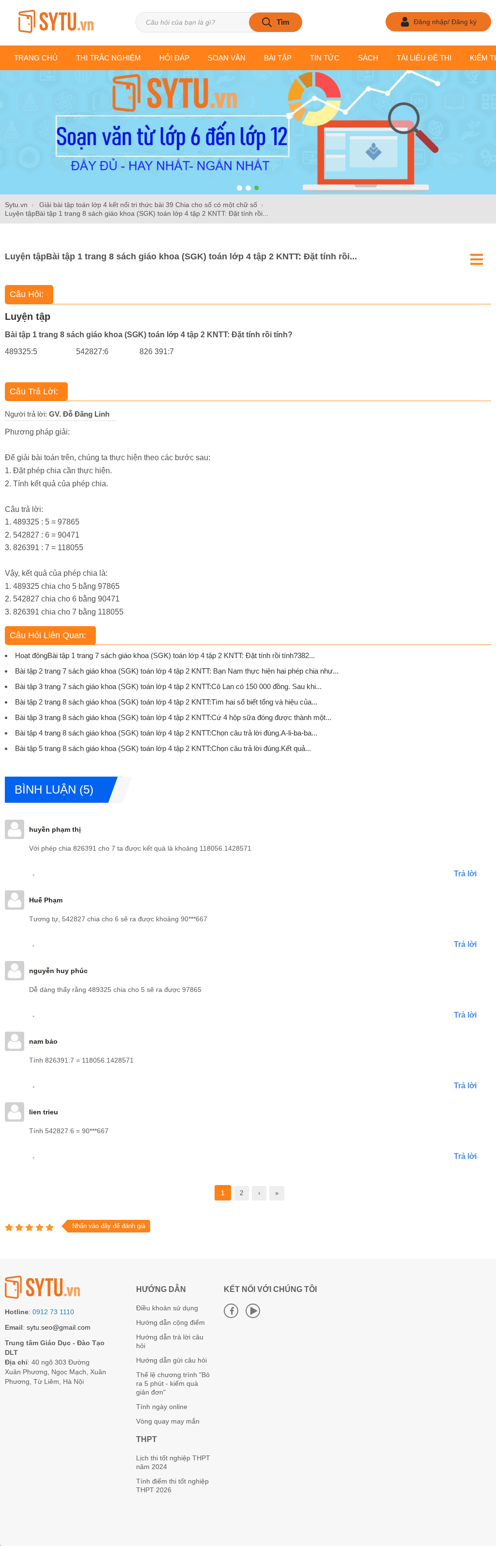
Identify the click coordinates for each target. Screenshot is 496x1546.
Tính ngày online (161, 1407)
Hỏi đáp (174, 58)
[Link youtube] (253, 1311)
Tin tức (325, 58)
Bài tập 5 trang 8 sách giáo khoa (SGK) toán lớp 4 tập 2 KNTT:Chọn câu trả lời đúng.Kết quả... (163, 748)
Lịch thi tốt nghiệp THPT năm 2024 (173, 1462)
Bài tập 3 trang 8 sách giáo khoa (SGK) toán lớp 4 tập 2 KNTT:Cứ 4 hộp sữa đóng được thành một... (173, 717)
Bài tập (278, 58)
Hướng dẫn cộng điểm (170, 1322)
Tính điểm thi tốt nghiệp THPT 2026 (172, 1485)
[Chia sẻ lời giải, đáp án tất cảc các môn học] (56, 22)
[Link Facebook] (231, 1311)
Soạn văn (227, 58)
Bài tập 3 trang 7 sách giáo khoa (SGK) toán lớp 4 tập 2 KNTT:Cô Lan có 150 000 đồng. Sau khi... (168, 686)
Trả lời (465, 874)
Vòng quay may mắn (168, 1421)
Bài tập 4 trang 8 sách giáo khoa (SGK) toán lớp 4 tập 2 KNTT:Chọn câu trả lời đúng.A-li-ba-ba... (166, 733)
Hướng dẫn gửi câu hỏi (171, 1360)
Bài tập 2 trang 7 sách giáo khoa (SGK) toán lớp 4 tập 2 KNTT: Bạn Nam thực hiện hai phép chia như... (177, 671)
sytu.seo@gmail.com (59, 1327)
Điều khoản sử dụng (167, 1308)
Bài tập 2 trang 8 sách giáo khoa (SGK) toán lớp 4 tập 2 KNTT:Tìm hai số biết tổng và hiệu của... (166, 702)
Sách (368, 58)
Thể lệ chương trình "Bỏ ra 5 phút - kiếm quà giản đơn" (173, 1383)
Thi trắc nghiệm (108, 58)
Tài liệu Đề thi (424, 58)
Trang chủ (36, 58)
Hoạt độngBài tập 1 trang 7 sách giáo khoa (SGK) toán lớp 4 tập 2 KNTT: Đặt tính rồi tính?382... (165, 655)
